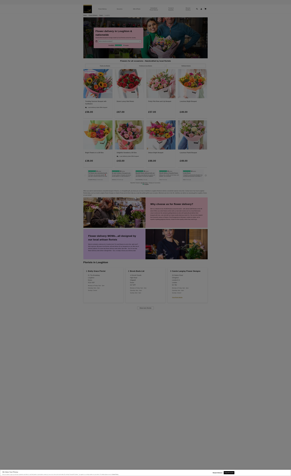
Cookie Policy (115, 474)
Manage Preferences (217, 472)
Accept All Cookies (229, 472)
